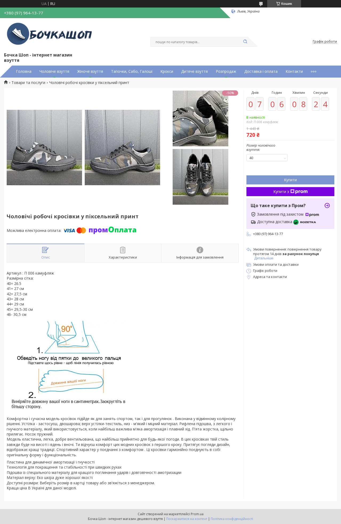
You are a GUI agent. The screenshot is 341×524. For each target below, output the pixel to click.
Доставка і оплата (261, 71)
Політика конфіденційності (232, 519)
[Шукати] (245, 42)
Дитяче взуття (194, 71)
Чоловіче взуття (54, 71)
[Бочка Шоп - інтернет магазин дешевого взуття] (50, 34)
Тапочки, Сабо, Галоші (131, 71)
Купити (290, 179)
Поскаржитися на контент (186, 519)
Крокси (166, 71)
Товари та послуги (28, 82)
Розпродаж (226, 71)
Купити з (281, 191)
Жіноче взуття (90, 71)
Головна (23, 71)
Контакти (294, 71)
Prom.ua (197, 514)
